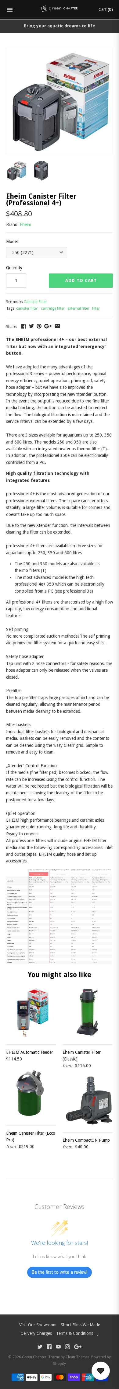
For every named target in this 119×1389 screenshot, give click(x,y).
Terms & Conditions (74, 1333)
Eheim (25, 224)
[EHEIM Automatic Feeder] (31, 1012)
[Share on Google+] (48, 326)
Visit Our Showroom (37, 1324)
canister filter (27, 308)
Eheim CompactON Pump (86, 1140)
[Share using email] (57, 326)
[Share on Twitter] (31, 326)
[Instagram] (67, 1347)
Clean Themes (77, 1357)
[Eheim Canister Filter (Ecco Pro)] (31, 1093)
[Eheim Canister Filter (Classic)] (88, 1012)
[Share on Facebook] (23, 326)
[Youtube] (58, 1347)
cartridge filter (53, 308)
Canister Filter (35, 302)
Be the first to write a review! (59, 1272)
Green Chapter (34, 1357)
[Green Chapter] (60, 9)
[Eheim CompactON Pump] (88, 1100)
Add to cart (81, 280)
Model (12, 241)
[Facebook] (49, 1347)
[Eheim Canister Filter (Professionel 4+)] (59, 51)
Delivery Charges (36, 1333)
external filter (78, 308)
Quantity (14, 267)
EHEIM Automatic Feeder (29, 1052)
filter (96, 308)
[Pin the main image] (39, 326)
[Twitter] (40, 1347)
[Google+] (77, 1347)
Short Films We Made (80, 1324)
